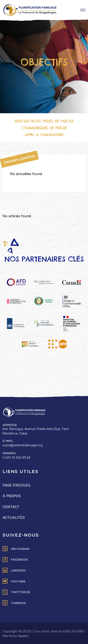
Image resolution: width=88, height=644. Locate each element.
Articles (22, 121)
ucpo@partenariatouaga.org (23, 445)
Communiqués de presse (44, 128)
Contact (11, 507)
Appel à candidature (44, 135)
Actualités (14, 517)
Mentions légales (16, 636)
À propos (12, 496)
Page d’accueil (17, 485)
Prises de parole (58, 121)
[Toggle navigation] (82, 10)
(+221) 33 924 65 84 (16, 457)
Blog (36, 121)
